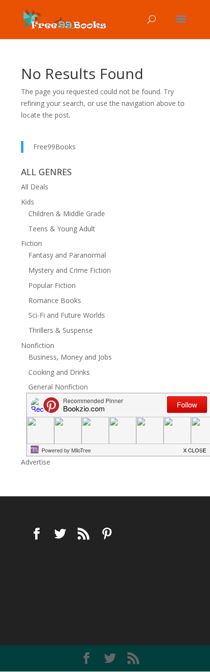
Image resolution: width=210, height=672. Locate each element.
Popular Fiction (52, 285)
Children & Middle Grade (66, 213)
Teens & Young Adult (61, 228)
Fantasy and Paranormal (67, 255)
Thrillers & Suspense (60, 330)
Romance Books (54, 300)
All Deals (34, 186)
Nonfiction (37, 345)
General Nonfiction (58, 386)
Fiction (31, 243)
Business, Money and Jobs (70, 357)
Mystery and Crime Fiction (69, 270)
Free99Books (54, 146)
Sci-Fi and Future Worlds (66, 315)
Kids (27, 201)
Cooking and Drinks (59, 372)
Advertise (35, 462)
